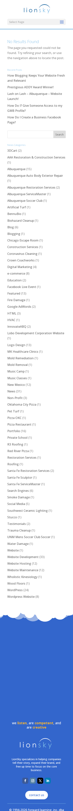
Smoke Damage (18, 497)
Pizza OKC (14, 418)
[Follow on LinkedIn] (48, 781)
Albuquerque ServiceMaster (26, 194)
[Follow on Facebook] (25, 781)
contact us (36, 795)
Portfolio (13, 431)
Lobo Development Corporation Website (35, 333)
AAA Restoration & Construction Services (36, 157)
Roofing (13, 464)
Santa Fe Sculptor (19, 477)
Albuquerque (16, 169)
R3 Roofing (15, 444)
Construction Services (22, 247)
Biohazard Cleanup (20, 221)
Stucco (12, 517)
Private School (17, 438)
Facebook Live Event (21, 287)
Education (14, 280)
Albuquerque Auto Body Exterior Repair (35, 176)
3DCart (12, 150)
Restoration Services (21, 457)
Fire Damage (16, 300)
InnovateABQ (16, 326)
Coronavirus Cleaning (22, 254)
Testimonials (16, 524)
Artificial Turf (16, 207)
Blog (10, 227)
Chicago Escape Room (23, 240)
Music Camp (16, 371)
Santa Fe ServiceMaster (23, 484)
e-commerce (16, 273)
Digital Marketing (19, 267)
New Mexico (16, 385)
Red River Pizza (18, 451)
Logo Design (16, 345)
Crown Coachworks (21, 260)
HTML (11, 313)
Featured (13, 293)
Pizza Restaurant (19, 424)
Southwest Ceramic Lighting (27, 511)
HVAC (11, 320)
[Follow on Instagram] (33, 781)
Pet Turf (13, 411)
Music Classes (17, 378)
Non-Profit (15, 398)
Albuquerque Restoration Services (31, 187)
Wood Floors (16, 583)
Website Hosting (19, 563)
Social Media (16, 504)
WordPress (15, 590)
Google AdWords (19, 307)
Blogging (13, 234)
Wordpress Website (21, 597)
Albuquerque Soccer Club (24, 201)
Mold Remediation (20, 358)
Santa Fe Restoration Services (28, 471)
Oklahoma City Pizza (21, 404)
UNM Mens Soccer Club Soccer (28, 537)
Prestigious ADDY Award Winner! (30, 87)
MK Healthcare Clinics (22, 352)
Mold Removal (17, 365)
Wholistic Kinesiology (22, 577)
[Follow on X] (40, 781)
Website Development (23, 557)
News (11, 391)
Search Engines (18, 491)
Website (13, 550)
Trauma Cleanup (19, 530)
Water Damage (18, 544)
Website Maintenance (22, 570)
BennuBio (14, 214)
